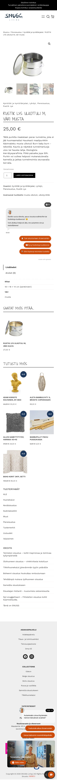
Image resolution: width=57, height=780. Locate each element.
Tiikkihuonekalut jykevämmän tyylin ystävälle (25, 567)
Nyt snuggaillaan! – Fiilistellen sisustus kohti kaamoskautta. (25, 598)
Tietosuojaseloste (28, 644)
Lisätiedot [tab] (11, 267)
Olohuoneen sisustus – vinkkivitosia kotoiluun (25, 561)
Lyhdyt (32, 103)
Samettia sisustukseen (14, 585)
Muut (5, 516)
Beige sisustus (28, 676)
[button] (49, 43)
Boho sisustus (28, 681)
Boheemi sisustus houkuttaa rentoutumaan (24, 573)
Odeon (28, 671)
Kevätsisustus (10, 505)
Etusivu (6, 32)
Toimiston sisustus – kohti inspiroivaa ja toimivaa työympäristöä (27, 554)
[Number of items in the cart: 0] (52, 16)
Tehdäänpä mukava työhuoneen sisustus (23, 579)
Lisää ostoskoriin (24, 175)
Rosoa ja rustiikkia (28, 686)
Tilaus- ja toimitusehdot (28, 639)
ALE (5, 494)
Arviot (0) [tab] (11, 273)
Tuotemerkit (9, 527)
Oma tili (28, 649)
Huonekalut (8, 500)
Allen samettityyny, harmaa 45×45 (13, 438)
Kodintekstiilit (10, 511)
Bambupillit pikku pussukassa (39, 438)
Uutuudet (7, 533)
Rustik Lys (8, 106)
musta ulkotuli (31, 195)
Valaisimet (8, 539)
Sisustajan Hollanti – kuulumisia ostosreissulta (26, 591)
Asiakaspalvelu (28, 635)
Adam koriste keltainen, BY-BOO (12, 398)
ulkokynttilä (44, 195)
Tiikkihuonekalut (28, 695)
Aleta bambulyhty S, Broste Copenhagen (40, 398)
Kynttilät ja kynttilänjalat (33, 32)
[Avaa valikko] (43, 16)
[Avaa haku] (48, 16)
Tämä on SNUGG (11, 605)
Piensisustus (9, 522)
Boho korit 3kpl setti (14, 477)
